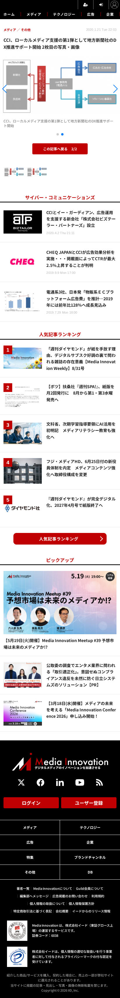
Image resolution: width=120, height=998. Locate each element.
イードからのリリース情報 (91, 911)
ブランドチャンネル (90, 857)
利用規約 (97, 896)
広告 (91, 14)
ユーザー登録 (89, 802)
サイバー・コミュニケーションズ (60, 197)
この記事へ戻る (60, 148)
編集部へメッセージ (34, 896)
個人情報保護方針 (81, 903)
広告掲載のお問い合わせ (70, 896)
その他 (30, 871)
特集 (30, 857)
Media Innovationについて (52, 888)
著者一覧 (23, 888)
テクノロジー (64, 14)
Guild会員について (89, 888)
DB (90, 871)
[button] (18, 90)
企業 (110, 14)
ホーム (9, 14)
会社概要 (62, 911)
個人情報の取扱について (47, 903)
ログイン (31, 802)
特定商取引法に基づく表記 (32, 911)
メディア (34, 14)
